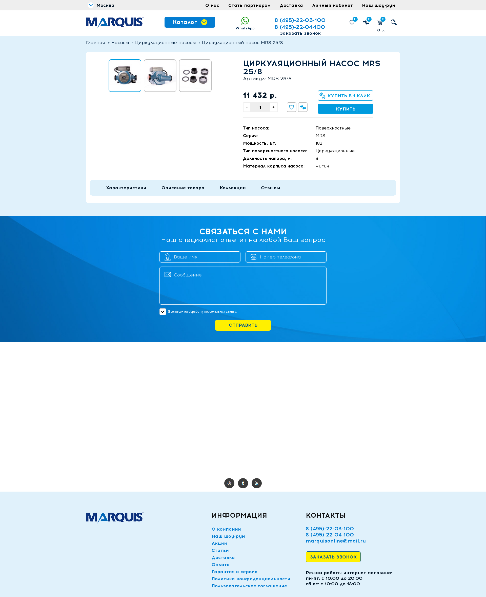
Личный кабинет (332, 5)
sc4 (243, 483)
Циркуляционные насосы (165, 42)
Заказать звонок (300, 33)
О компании (226, 529)
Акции (219, 543)
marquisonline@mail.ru (336, 541)
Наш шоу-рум (378, 5)
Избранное (355, 19)
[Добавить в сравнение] (303, 107)
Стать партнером (249, 5)
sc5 (257, 483)
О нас (212, 5)
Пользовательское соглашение (249, 586)
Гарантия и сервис (234, 571)
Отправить (243, 325)
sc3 (229, 483)
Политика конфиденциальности (251, 579)
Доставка (291, 5)
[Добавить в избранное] (291, 107)
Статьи (220, 550)
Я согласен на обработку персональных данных (202, 311)
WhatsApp (245, 28)
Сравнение (369, 19)
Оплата (221, 564)
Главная (95, 42)
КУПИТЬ (345, 109)
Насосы (120, 42)
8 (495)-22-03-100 (300, 20)
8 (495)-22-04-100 (300, 27)
